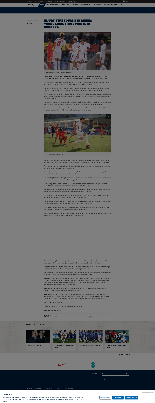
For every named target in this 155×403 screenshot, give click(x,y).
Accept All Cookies (131, 397)
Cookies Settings (105, 397)
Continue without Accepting (148, 391)
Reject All (118, 397)
